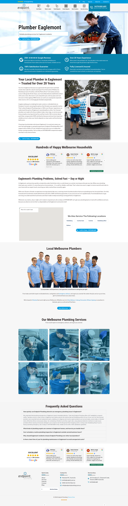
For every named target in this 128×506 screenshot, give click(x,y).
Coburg (77, 300)
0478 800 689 (100, 6)
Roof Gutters (75, 9)
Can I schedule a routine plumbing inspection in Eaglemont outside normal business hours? (52, 432)
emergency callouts (64, 293)
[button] (104, 160)
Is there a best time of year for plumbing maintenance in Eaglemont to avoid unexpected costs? (54, 439)
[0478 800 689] (91, 7)
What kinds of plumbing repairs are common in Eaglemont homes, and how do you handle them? (54, 428)
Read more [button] (89, 167)
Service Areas (53, 489)
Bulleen (69, 225)
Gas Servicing (84, 9)
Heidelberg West (101, 220)
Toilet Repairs (57, 9)
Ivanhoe (91, 220)
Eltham (89, 300)
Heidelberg (69, 220)
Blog (84, 1)
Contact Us (106, 1)
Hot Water (38, 9)
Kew (69, 300)
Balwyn (73, 300)
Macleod (34, 300)
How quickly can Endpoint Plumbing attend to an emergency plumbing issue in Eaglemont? (52, 411)
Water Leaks (48, 9)
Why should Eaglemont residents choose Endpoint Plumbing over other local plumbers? (51, 436)
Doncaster (83, 300)
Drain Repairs (66, 9)
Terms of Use (71, 497)
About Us (97, 1)
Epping (93, 300)
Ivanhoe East (80, 220)
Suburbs (90, 1)
